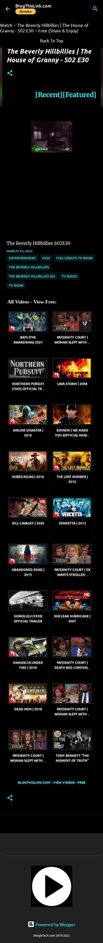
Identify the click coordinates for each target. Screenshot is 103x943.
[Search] (95, 8)
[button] (10, 73)
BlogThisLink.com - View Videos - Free (51, 782)
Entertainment (22, 258)
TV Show (16, 285)
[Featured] (79, 94)
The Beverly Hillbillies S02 (32, 276)
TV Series (69, 276)
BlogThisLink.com (33, 5)
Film (46, 258)
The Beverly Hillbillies (29, 267)
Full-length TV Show (74, 258)
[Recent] (49, 94)
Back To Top (51, 40)
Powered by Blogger (54, 924)
